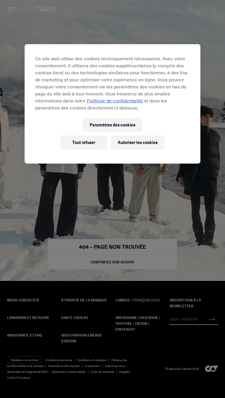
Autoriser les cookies (138, 142)
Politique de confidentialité (115, 100)
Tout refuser (83, 142)
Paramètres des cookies (112, 125)
